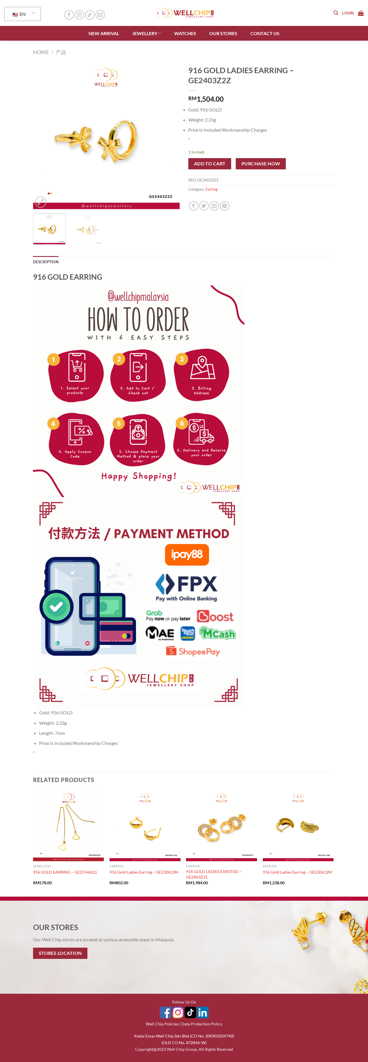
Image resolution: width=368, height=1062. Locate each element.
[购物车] (361, 13)
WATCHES (185, 33)
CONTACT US (264, 33)
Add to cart (210, 163)
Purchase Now (260, 163)
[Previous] (43, 135)
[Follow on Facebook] (69, 15)
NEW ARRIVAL (104, 33)
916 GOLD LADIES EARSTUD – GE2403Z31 (213, 874)
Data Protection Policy (201, 1023)
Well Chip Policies (162, 1023)
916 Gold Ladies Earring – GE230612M (297, 872)
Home (41, 52)
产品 (61, 52)
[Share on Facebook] (193, 206)
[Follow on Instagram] (79, 15)
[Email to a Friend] (214, 206)
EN (22, 14)
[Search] (336, 12)
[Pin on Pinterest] (224, 206)
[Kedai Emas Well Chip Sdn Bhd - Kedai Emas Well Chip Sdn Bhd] (184, 13)
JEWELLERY (144, 33)
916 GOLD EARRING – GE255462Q (65, 872)
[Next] (169, 135)
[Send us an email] (100, 15)
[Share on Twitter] (204, 206)
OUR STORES (223, 33)
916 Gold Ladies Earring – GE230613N (144, 872)
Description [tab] (46, 262)
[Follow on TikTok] (90, 15)
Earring (212, 189)
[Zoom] (40, 202)
